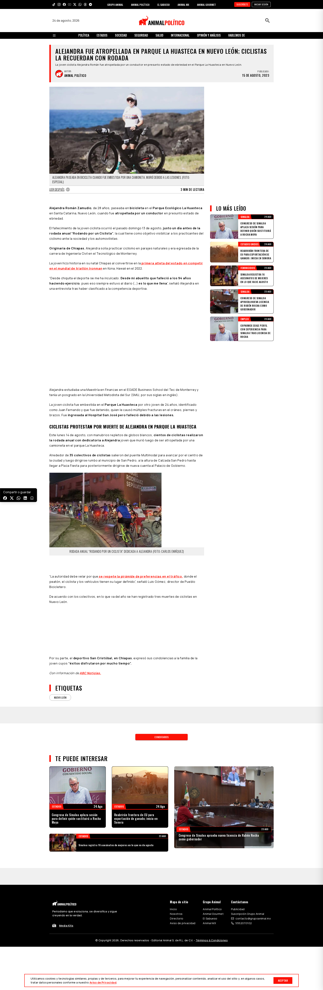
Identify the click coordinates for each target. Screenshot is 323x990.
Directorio (176, 918)
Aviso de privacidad (182, 923)
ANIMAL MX (183, 5)
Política (83, 35)
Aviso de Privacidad (103, 982)
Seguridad (141, 35)
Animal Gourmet (213, 914)
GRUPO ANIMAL (115, 5)
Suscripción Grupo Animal (247, 914)
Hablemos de (236, 35)
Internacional (180, 35)
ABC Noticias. (90, 673)
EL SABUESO (163, 5)
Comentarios (161, 737)
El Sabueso (210, 918)
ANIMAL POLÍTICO (140, 5)
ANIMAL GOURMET (206, 5)
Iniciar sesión (261, 4)
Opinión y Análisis (209, 35)
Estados (102, 35)
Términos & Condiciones (212, 940)
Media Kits (66, 925)
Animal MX (209, 923)
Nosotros (176, 914)
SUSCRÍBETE (242, 4)
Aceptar (283, 980)
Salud (159, 35)
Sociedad (121, 35)
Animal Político (212, 909)
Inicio (173, 909)
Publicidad (237, 909)
